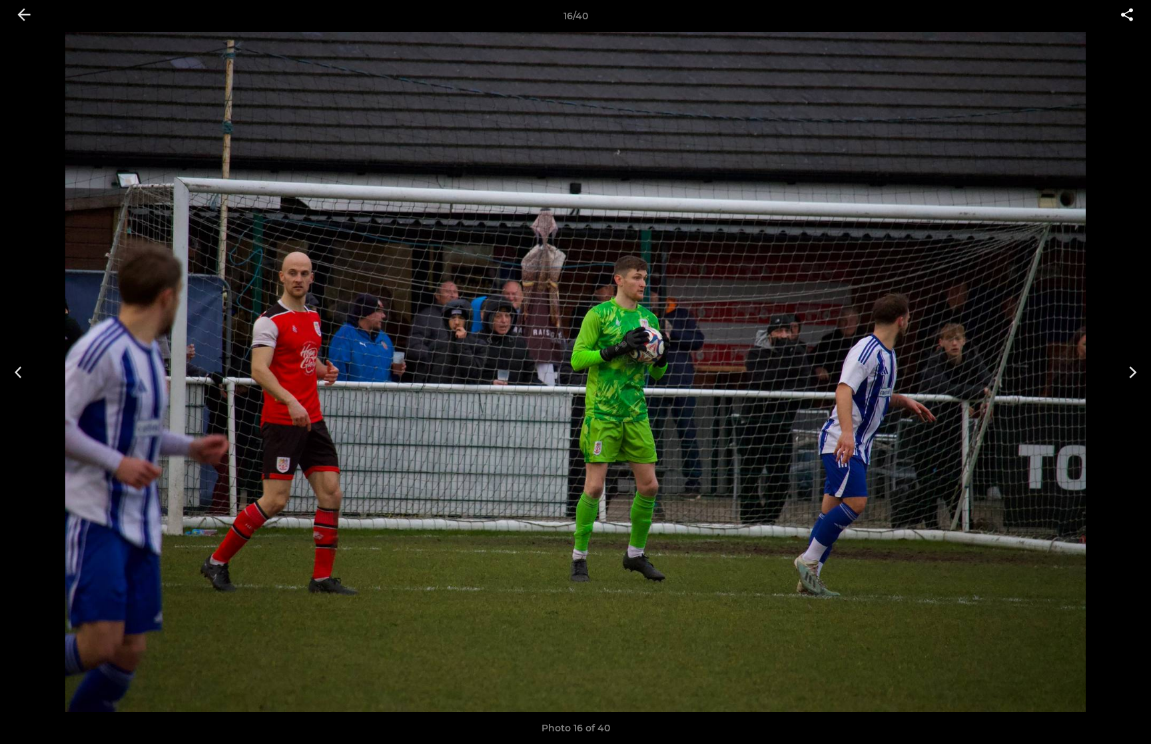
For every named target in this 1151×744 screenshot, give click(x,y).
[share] (1127, 16)
